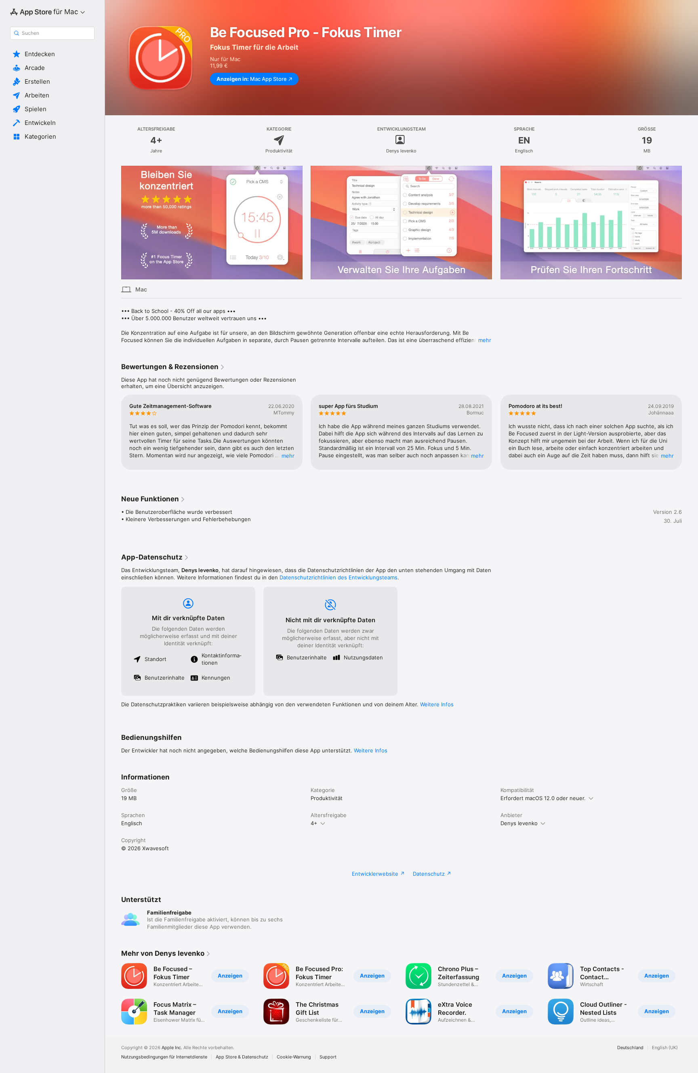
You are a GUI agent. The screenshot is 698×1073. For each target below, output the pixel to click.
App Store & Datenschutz (242, 1057)
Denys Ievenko (519, 823)
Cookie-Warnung (294, 1057)
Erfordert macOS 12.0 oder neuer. (543, 798)
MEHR (288, 455)
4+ (314, 823)
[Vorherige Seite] (113, 222)
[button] (52, 54)
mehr (484, 340)
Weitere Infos (437, 704)
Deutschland (630, 1048)
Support (328, 1057)
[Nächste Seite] (690, 222)
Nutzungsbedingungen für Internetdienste (164, 1057)
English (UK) (665, 1048)
